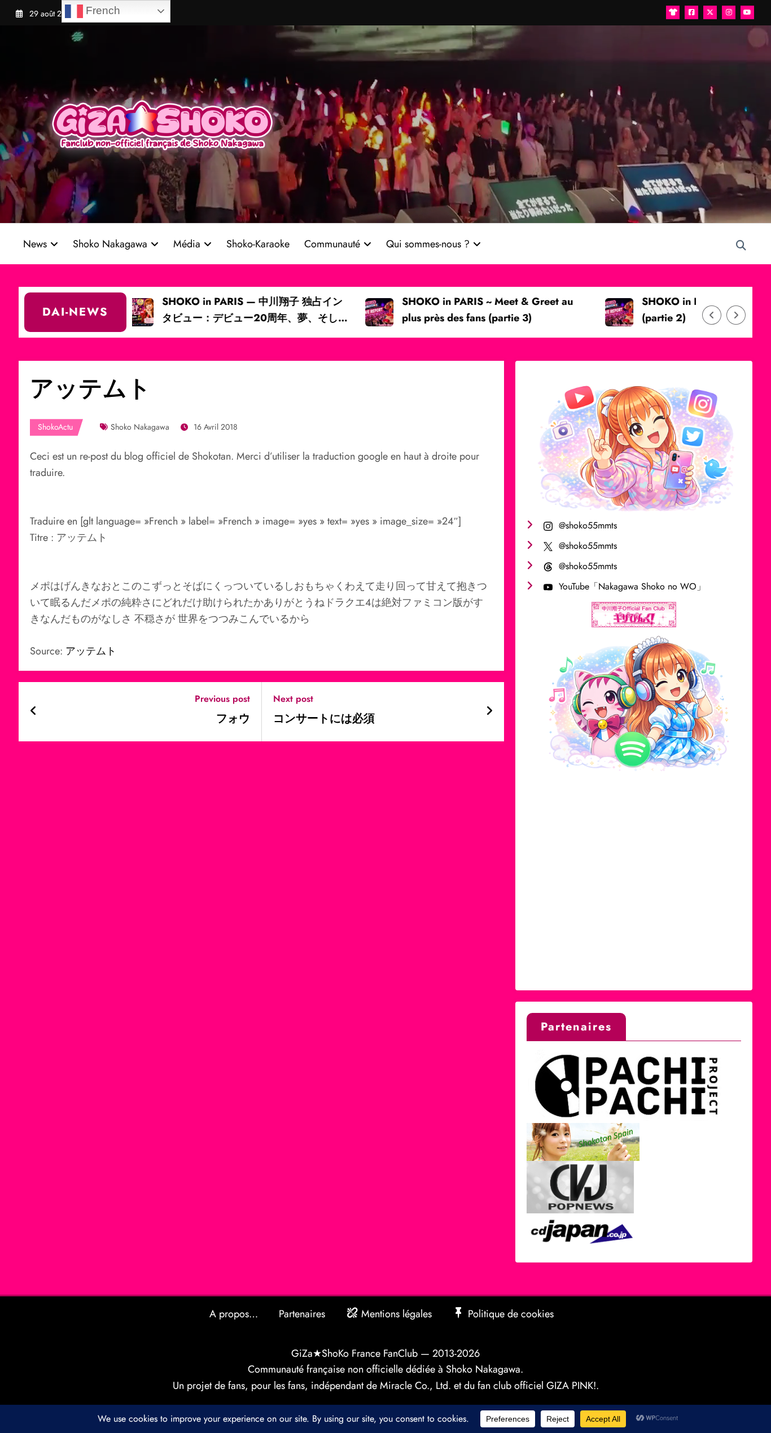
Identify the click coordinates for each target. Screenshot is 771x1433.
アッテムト (90, 651)
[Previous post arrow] (33, 711)
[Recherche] (741, 245)
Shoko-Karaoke (258, 244)
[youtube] (747, 12)
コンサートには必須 (324, 719)
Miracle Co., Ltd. (415, 1385)
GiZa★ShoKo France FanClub (354, 1353)
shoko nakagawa (140, 426)
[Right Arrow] (736, 315)
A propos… (233, 1314)
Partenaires (302, 1314)
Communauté (332, 244)
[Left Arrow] (712, 315)
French (101, 10)
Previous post (222, 698)
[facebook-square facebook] (691, 12)
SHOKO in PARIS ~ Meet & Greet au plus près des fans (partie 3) (458, 309)
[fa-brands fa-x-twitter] (710, 12)
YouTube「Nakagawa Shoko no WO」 (632, 586)
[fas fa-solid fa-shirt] (673, 12)
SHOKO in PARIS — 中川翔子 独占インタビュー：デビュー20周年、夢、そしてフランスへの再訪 (226, 310)
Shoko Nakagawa (110, 244)
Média (186, 244)
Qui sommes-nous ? (428, 244)
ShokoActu (55, 426)
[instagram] (728, 12)
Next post (293, 698)
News (35, 244)
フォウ (233, 719)
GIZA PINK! (571, 1385)
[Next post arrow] (489, 711)
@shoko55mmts (588, 525)
